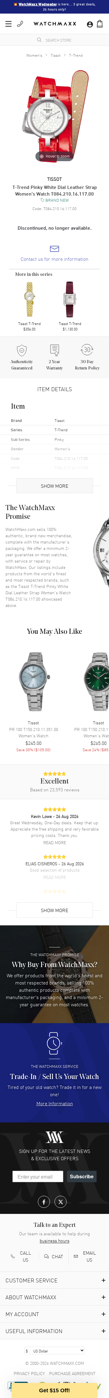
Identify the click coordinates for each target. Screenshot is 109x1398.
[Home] (55, 23)
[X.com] (60, 1202)
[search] (39, 39)
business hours (54, 1240)
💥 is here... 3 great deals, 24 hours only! (55, 6)
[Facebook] (44, 1202)
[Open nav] (8, 24)
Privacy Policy (29, 1373)
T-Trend (76, 55)
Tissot (56, 55)
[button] (100, 23)
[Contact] (20, 24)
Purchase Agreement (72, 1373)
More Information (54, 1103)
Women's (34, 55)
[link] (54, 253)
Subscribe (82, 1176)
